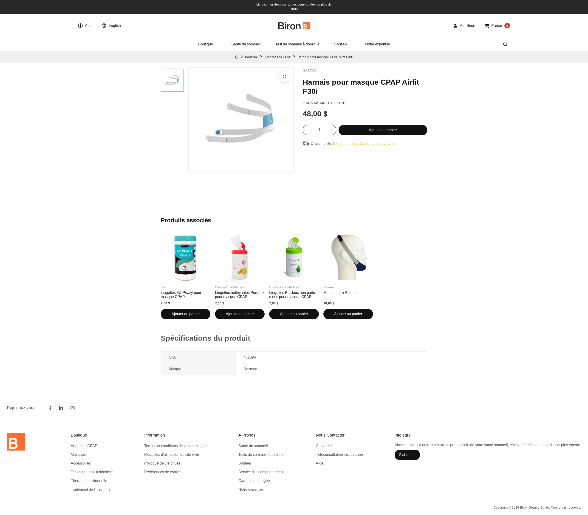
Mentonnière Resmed (341, 293)
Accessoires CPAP (277, 57)
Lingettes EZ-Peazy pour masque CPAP (181, 295)
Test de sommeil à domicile (297, 44)
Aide (89, 26)
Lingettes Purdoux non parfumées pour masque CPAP (292, 295)
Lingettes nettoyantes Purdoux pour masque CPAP (239, 295)
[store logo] (294, 26)
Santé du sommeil (246, 44)
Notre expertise (377, 44)
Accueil (237, 56)
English (114, 26)
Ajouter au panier (186, 314)
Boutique (251, 57)
